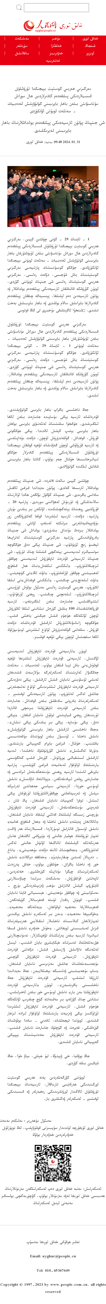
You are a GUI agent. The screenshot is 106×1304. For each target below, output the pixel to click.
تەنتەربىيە (53, 61)
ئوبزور (90, 54)
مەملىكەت (22, 39)
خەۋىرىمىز (56, 54)
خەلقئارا (56, 46)
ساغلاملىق (22, 54)
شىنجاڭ (90, 46)
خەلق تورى (90, 39)
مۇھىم (56, 39)
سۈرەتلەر (22, 46)
